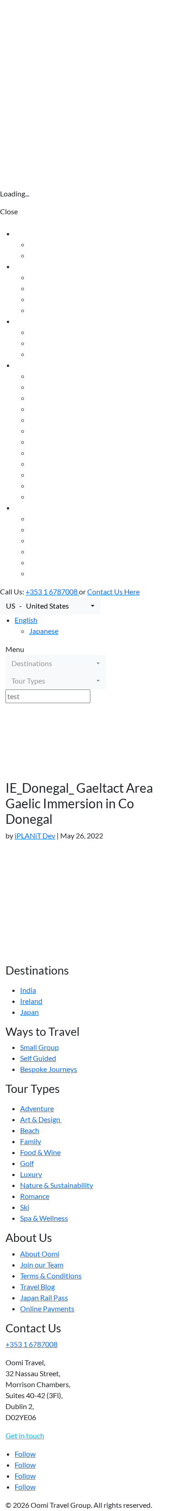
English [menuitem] (26, 619)
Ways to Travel (38, 321)
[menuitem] (26, 619)
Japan (38, 310)
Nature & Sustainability (65, 463)
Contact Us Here (113, 591)
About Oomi (48, 518)
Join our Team (51, 529)
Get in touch (24, 1435)
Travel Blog (46, 551)
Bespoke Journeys (57, 354)
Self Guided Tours (56, 343)
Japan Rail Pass (53, 562)
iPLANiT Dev (35, 835)
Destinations (35, 266)
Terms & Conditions (60, 540)
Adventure (46, 386)
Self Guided (38, 1058)
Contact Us (32, 233)
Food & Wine (49, 430)
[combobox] (50, 606)
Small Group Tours (58, 332)
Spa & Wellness (53, 496)
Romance (43, 474)
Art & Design (50, 397)
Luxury (40, 452)
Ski (33, 485)
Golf (36, 441)
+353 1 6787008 (52, 591)
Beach (38, 408)
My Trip (41, 255)
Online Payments (56, 573)
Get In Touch (49, 244)
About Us (30, 507)
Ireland (40, 299)
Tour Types (31, 365)
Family (39, 419)
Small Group (39, 1047)
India (37, 288)
